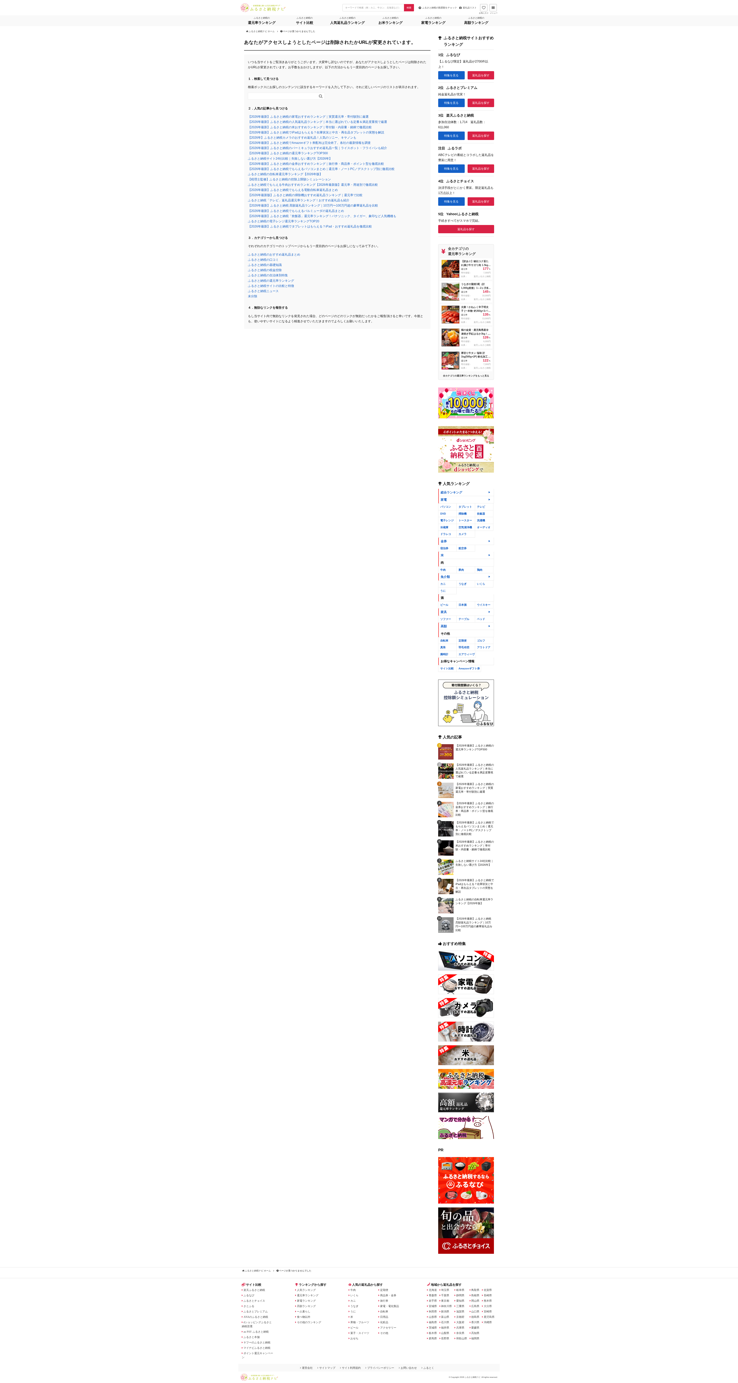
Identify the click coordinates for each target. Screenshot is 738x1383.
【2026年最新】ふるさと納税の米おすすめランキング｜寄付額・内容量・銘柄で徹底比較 (310, 127)
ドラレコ (445, 534)
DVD (443, 513)
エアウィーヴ (467, 654)
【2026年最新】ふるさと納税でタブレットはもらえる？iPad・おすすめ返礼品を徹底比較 (310, 226)
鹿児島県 (489, 1317)
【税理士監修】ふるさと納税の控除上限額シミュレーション (289, 179)
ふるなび (249, 1295)
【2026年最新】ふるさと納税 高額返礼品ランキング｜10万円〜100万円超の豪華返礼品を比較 (313, 205)
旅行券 (384, 1300)
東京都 (445, 1300)
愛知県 (460, 1300)
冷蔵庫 (444, 527)
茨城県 (433, 1327)
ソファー (445, 619)
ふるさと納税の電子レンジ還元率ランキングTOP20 (283, 221)
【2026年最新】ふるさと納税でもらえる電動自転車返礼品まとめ (293, 190)
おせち (354, 1338)
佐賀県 (488, 1290)
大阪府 (460, 1322)
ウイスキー (483, 604)
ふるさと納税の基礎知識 (265, 265)
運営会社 (307, 1367)
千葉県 (445, 1295)
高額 (444, 626)
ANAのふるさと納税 (256, 1317)
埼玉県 (445, 1290)
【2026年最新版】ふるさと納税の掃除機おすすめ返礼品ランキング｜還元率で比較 (305, 195)
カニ (443, 583)
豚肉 (461, 569)
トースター (465, 520)
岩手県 (433, 1300)
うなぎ (463, 583)
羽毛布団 (464, 647)
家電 (444, 499)
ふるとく (428, 1367)
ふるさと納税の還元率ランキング (271, 280)
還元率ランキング (307, 1295)
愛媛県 (475, 1327)
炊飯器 (481, 513)
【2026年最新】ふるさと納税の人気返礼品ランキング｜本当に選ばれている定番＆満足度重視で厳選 (317, 121)
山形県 (433, 1317)
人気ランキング (306, 1290)
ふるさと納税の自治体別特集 (268, 275)
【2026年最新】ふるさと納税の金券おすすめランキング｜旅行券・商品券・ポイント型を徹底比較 (316, 163)
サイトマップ (327, 1367)
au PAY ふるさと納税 (256, 1331)
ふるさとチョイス (254, 1300)
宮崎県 (488, 1311)
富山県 (445, 1317)
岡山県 (475, 1300)
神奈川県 (446, 1306)
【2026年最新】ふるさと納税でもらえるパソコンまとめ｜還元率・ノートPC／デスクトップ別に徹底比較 (321, 169)
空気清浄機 (465, 527)
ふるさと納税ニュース (263, 291)
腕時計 (444, 654)
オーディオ (483, 527)
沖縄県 (488, 1322)
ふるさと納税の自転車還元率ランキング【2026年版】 (285, 174)
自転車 (444, 640)
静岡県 (460, 1295)
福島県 (433, 1322)
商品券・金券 (388, 1295)
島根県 (475, 1295)
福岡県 (475, 1338)
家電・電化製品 (389, 1306)
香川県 (475, 1322)
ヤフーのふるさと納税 (257, 1342)
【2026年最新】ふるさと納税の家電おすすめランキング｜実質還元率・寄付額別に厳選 (308, 116)
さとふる (249, 1306)
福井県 (445, 1327)
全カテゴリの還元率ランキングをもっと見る (466, 375)
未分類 (252, 296)
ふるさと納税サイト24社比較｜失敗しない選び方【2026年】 (290, 158)
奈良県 (460, 1333)
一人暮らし (303, 1311)
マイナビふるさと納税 (257, 1347)
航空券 (463, 548)
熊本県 (488, 1300)
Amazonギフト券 (469, 668)
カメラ (463, 534)
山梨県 (445, 1333)
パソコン (445, 506)
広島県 (475, 1306)
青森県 (433, 1295)
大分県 (488, 1306)
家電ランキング (306, 1300)
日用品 (384, 1317)
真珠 (443, 647)
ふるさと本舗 (252, 1337)
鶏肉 (479, 569)
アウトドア (483, 647)
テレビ (481, 506)
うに (443, 590)
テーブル (464, 619)
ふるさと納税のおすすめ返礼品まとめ (274, 254)
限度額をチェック (439, 7)
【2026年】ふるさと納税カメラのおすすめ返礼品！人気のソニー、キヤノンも (302, 137)
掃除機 (463, 513)
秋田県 (433, 1311)
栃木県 (433, 1333)
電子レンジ (447, 520)
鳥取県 (475, 1290)
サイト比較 (447, 668)
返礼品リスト (470, 7)
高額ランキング (306, 1306)
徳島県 (475, 1317)
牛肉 (443, 569)
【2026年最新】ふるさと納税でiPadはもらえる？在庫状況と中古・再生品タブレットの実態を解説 (316, 132)
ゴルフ (481, 640)
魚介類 (445, 576)
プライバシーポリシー (380, 1367)
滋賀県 (460, 1311)
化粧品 (384, 1322)
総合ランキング (451, 492)
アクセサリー (388, 1327)
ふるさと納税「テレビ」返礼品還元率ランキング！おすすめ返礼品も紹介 (298, 200)
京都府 (460, 1317)
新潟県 (445, 1311)
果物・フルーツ (359, 1322)
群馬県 (433, 1338)
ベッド (481, 619)
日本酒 (463, 604)
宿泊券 (444, 548)
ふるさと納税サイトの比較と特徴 (271, 285)
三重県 (460, 1306)
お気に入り (484, 13)
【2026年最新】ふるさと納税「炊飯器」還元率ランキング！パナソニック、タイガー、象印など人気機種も (322, 216)
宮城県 (433, 1306)
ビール (444, 604)
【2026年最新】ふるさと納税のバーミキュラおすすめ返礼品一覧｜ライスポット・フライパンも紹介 (317, 148)
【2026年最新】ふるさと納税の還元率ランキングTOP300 (288, 153)
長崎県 (488, 1295)
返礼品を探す (481, 75)
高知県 (475, 1333)
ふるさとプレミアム (256, 1311)
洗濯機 (481, 520)
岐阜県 (460, 1290)
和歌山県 (461, 1338)
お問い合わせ (409, 1367)
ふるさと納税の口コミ (263, 259)
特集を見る (451, 75)
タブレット (465, 506)
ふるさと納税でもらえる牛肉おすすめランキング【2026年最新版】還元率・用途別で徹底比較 (313, 184)
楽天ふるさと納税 (254, 1290)
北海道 (433, 1290)
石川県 (445, 1322)
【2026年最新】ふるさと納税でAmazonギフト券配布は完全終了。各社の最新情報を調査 (309, 142)
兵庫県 (460, 1327)
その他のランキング (309, 1322)
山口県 (475, 1311)
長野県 (445, 1338)
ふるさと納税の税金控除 (265, 270)
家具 (444, 612)
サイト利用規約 (351, 1367)
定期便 (463, 640)
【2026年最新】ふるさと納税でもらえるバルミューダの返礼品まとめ (296, 210)
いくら (481, 583)
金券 (444, 541)
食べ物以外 (303, 1317)
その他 (384, 1333)
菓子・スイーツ (359, 1333)
